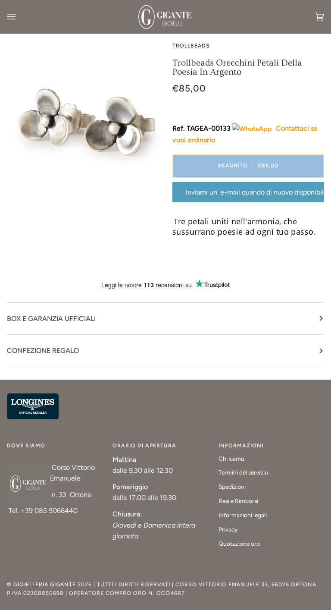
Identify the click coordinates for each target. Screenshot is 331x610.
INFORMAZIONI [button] (241, 445)
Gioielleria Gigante (45, 584)
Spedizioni (232, 486)
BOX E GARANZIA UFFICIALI (51, 318)
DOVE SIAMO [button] (26, 445)
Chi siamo (231, 458)
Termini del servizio (243, 472)
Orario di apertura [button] (144, 445)
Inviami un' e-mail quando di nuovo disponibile (255, 192)
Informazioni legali (243, 515)
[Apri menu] (20, 17)
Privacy (228, 529)
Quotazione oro (239, 543)
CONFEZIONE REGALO (43, 350)
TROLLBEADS (191, 45)
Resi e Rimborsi (238, 500)
